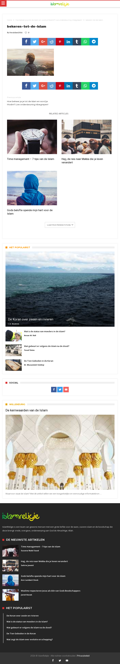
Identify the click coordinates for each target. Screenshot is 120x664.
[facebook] (26, 41)
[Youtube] (66, 389)
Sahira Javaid (27, 565)
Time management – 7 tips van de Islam (30, 159)
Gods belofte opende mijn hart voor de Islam (29, 212)
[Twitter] (60, 389)
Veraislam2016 (16, 32)
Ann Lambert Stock (29, 580)
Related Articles (58, 113)
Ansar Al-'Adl (30, 335)
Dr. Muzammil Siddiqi (34, 365)
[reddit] (51, 41)
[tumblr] (77, 41)
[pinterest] (60, 41)
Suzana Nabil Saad (30, 550)
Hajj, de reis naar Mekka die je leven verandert (82, 160)
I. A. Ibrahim (13, 324)
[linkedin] (68, 41)
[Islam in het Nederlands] (60, 4)
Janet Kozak (26, 595)
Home (9, 20)
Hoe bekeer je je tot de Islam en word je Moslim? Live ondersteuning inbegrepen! (48, 20)
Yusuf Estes (29, 350)
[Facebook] (54, 389)
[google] (43, 41)
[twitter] (34, 41)
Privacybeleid (83, 655)
